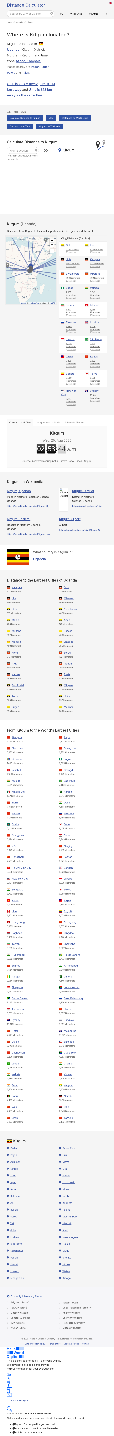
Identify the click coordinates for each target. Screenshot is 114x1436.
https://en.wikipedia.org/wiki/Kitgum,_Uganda (29, 506)
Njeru (15, 652)
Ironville (14, 159)
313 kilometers (73, 265)
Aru (12, 1202)
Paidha (66, 1209)
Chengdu (69, 770)
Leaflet (23, 303)
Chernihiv (72, 1317)
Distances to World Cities (75, 118)
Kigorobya (16, 1243)
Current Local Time (20, 126)
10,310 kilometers (95, 398)
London (94, 322)
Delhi (67, 802)
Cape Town (70, 1052)
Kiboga (66, 1278)
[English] (110, 3)
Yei (12, 1223)
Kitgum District (83, 491)
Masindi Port (69, 1216)
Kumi (65, 1230)
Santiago (69, 1041)
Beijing (94, 356)
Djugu (65, 1250)
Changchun (18, 1052)
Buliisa (14, 1209)
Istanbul (94, 305)
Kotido (14, 1168)
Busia (67, 674)
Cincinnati (33, 155)
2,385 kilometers (71, 295)
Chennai (68, 1063)
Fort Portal (18, 685)
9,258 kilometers (95, 381)
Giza (66, 1107)
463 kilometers (97, 279)
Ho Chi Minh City (21, 867)
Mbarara (95, 273)
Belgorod (19, 1302)
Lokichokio (68, 1182)
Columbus (22, 155)
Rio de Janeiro (72, 954)
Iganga (68, 663)
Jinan (15, 1117)
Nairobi (68, 1096)
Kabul (15, 1096)
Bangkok (69, 1020)
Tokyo (93, 373)
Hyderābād (18, 954)
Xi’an (14, 846)
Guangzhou (70, 748)
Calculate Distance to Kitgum (25, 118)
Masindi (68, 707)
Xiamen (68, 1074)
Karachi (68, 791)
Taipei (69, 356)
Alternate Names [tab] (74, 422)
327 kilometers (97, 265)
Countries (93, 13)
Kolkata (16, 1074)
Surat (15, 1085)
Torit (13, 1175)
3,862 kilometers (71, 312)
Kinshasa (17, 759)
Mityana (68, 685)
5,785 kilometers (71, 329)
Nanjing (68, 846)
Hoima (67, 696)
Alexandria (18, 1009)
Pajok (25, 72)
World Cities (76, 13)
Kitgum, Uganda (19, 491)
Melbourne (70, 1030)
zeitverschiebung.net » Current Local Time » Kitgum (61, 461)
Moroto (66, 1189)
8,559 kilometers (71, 381)
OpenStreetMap (33, 303)
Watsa (66, 1271)
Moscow (71, 322)
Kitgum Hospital (18, 519)
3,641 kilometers (95, 295)
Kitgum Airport (69, 519)
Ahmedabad (71, 965)
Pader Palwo (69, 1148)
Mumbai (94, 287)
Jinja (68, 259)
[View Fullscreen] (52, 251)
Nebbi (65, 1196)
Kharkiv (71, 1312)
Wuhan (16, 813)
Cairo (67, 835)
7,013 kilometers (95, 346)
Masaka (16, 641)
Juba (13, 1230)
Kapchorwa (16, 1250)
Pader (35, 67)
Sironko (66, 1257)
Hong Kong (18, 922)
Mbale (15, 620)
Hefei (15, 1030)
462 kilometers (73, 279)
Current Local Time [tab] (20, 422)
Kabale (16, 674)
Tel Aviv (18, 1307)
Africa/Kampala (28, 61)
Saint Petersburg (73, 998)
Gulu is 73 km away (22, 84)
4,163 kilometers (95, 312)
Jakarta (70, 339)
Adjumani (15, 1161)
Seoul (67, 824)
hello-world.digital (19, 1400)
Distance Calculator (26, 5)
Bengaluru (17, 889)
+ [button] (52, 240)
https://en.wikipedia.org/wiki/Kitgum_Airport (81, 530)
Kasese (68, 630)
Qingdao (69, 933)
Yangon (68, 1085)
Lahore (68, 976)
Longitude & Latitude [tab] (48, 422)
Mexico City (18, 791)
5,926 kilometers (95, 329)
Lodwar (14, 1237)
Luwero (14, 1271)
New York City (69, 392)
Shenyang (69, 943)
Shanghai (17, 737)
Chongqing (70, 922)
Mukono (16, 630)
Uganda (39, 559)
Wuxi (14, 1107)
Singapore (17, 987)
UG (61, 13)
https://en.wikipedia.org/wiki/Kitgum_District (88, 506)
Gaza (77, 1307)
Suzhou (16, 965)
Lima (14, 911)
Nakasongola (70, 1237)
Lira (92, 245)
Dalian (15, 1041)
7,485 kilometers (71, 364)
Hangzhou (18, 856)
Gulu (68, 245)
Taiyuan (68, 1117)
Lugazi (15, 707)
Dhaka (15, 824)
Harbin (67, 1009)
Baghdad (17, 933)
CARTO (52, 303)
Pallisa (14, 1257)
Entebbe (68, 641)
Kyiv (17, 1322)
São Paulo (96, 339)
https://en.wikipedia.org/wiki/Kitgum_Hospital (29, 534)
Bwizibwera (72, 273)
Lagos (69, 287)
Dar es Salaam (20, 998)
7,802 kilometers (95, 364)
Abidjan (16, 976)
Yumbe (66, 1175)
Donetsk (20, 1317)
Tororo (15, 696)
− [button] (52, 244)
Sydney (94, 390)
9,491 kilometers (71, 401)
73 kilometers (72, 251)
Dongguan (18, 835)
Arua (14, 663)
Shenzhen (17, 748)
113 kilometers (96, 251)
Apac (67, 620)
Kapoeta (67, 1202)
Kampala (95, 259)
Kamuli (14, 1264)
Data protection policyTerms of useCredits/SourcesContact (57, 1344)
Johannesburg (72, 987)
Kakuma (15, 1196)
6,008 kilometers (71, 346)
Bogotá (70, 373)
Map (51, 118)
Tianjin (15, 802)
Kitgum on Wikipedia (49, 126)
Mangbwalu (17, 1278)
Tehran (70, 305)
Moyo (65, 1161)
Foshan (68, 856)
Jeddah (16, 1063)
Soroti (67, 652)
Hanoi (15, 900)
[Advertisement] (83, 60)
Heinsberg (74, 1322)
